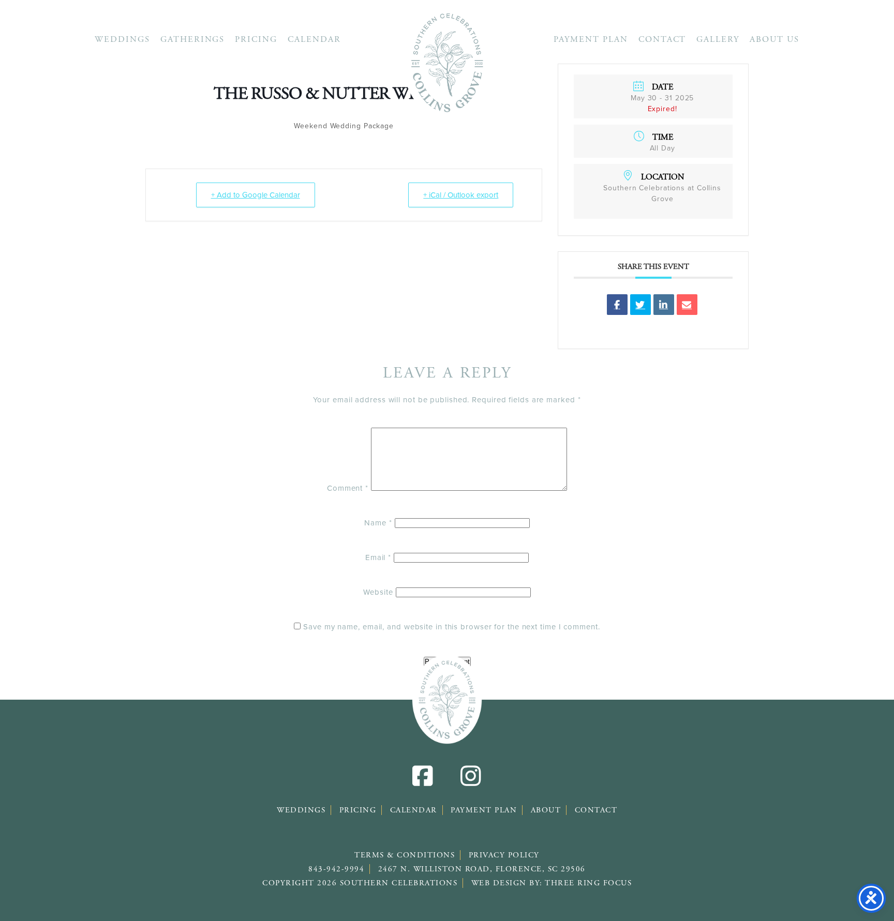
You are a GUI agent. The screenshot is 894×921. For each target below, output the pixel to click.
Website (378, 592)
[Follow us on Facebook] (423, 782)
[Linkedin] (663, 304)
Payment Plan (591, 39)
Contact (662, 39)
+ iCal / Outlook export (460, 195)
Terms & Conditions (404, 855)
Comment (347, 488)
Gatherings (192, 39)
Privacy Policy (504, 855)
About (546, 810)
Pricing (256, 39)
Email (378, 557)
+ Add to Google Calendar (255, 195)
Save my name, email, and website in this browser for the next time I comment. (451, 626)
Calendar (314, 39)
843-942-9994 (336, 869)
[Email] (687, 304)
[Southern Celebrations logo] (447, 699)
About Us (774, 39)
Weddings (122, 39)
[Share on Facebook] (617, 304)
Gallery (717, 39)
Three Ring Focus (588, 883)
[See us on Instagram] (470, 782)
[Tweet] (640, 304)
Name (378, 523)
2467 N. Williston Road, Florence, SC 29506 (482, 869)
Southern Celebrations (447, 62)
